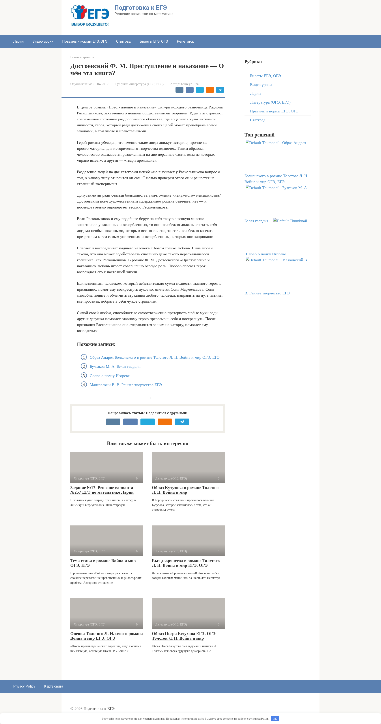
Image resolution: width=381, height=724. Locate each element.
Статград (123, 41)
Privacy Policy (24, 686)
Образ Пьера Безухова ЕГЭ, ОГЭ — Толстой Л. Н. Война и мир (186, 636)
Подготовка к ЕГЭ (140, 7)
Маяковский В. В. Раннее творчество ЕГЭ (126, 385)
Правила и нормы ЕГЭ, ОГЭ (84, 41)
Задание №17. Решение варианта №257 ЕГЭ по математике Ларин (102, 490)
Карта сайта (53, 686)
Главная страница (82, 57)
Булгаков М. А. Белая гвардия (115, 366)
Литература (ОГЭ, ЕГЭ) (146, 84)
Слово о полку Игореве (110, 375)
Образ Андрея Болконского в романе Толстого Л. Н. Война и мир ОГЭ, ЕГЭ (155, 357)
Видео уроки (42, 41)
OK (275, 718)
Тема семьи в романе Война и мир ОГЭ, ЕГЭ (103, 563)
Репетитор (185, 41)
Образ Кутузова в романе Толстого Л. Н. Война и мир (186, 490)
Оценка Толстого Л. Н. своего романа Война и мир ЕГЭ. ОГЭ (106, 636)
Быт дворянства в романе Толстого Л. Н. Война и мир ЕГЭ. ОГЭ (186, 563)
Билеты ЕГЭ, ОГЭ (154, 41)
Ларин (18, 41)
